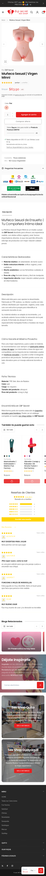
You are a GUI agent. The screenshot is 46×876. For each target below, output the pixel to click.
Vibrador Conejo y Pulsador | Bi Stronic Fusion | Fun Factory (32, 465)
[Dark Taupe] (45, 456)
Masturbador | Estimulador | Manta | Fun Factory (10, 465)
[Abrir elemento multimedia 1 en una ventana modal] (23, 44)
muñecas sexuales (11, 355)
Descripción (7, 212)
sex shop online (25, 416)
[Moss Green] (6, 456)
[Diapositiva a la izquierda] (3, 3)
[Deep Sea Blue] (9, 456)
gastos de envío (19, 95)
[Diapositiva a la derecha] (43, 3)
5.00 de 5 (28, 497)
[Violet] (29, 456)
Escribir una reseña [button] (23, 519)
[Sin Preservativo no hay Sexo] (21, 642)
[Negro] (4, 456)
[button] (3, 12)
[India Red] (24, 456)
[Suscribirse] (40, 685)
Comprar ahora (23, 121)
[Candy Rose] (27, 456)
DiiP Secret (8, 70)
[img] (7, 533)
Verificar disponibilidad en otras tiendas (20, 147)
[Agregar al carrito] (12, 481)
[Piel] (6, 108)
